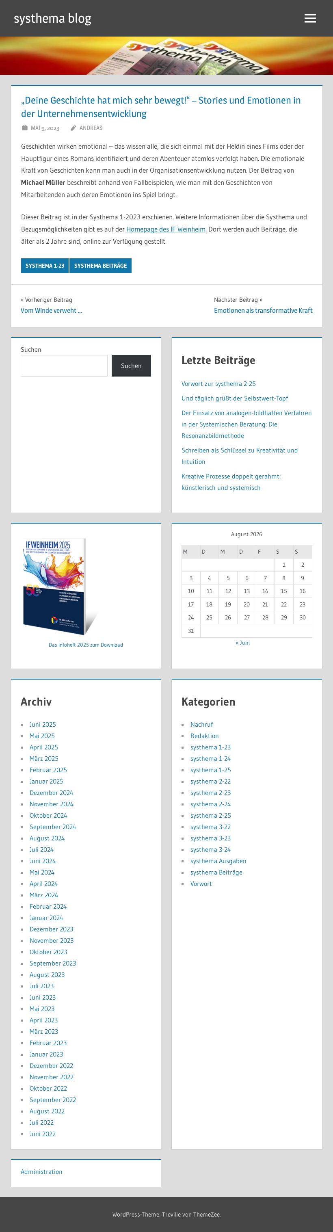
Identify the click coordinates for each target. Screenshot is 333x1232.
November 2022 (52, 1077)
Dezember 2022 (51, 1065)
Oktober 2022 (48, 1088)
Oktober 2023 (48, 952)
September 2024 (53, 827)
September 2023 (53, 963)
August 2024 (47, 838)
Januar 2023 (46, 1054)
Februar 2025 (48, 770)
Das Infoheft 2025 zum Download (86, 644)
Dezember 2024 (52, 792)
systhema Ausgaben (218, 861)
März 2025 (44, 758)
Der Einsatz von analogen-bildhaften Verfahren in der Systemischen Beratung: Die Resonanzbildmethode (247, 424)
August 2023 (47, 974)
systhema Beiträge (100, 265)
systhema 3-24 (210, 849)
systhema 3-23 (210, 838)
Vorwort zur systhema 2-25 (219, 383)
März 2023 (44, 1031)
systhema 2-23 (210, 792)
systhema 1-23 (45, 265)
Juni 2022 (43, 1134)
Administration (42, 1171)
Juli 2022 (42, 1122)
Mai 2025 (42, 736)
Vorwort (201, 883)
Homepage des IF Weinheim (165, 229)
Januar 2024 (46, 918)
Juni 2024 (43, 861)
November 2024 (52, 804)
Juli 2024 (42, 849)
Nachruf (201, 724)
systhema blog (52, 18)
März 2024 (44, 895)
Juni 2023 (43, 997)
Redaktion (204, 736)
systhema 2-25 (210, 815)
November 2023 (52, 940)
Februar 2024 (48, 906)
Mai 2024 (42, 872)
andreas (91, 128)
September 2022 (53, 1100)
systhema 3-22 (210, 827)
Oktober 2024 (48, 815)
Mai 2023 (42, 1009)
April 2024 (44, 883)
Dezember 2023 (51, 929)
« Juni (243, 642)
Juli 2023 (42, 986)
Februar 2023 (48, 1043)
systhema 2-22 (210, 781)
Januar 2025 (46, 781)
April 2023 (44, 1020)
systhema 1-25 (210, 770)
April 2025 (44, 747)
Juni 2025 (43, 724)
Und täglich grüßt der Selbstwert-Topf (235, 398)
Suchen (31, 349)
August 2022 (47, 1111)
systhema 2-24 (210, 804)
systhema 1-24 (210, 758)
